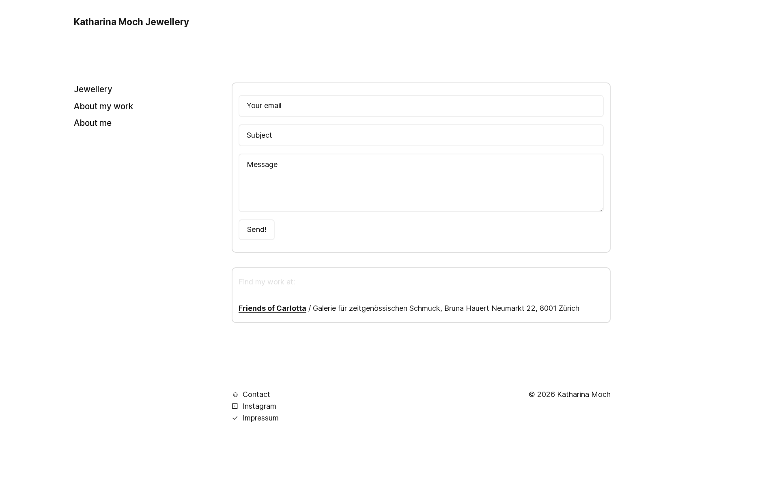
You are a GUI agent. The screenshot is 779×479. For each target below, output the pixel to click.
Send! (257, 229)
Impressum (255, 418)
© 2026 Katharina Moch (570, 394)
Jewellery (93, 89)
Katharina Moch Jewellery (131, 21)
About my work (103, 106)
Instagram (254, 406)
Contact (251, 394)
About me (93, 122)
